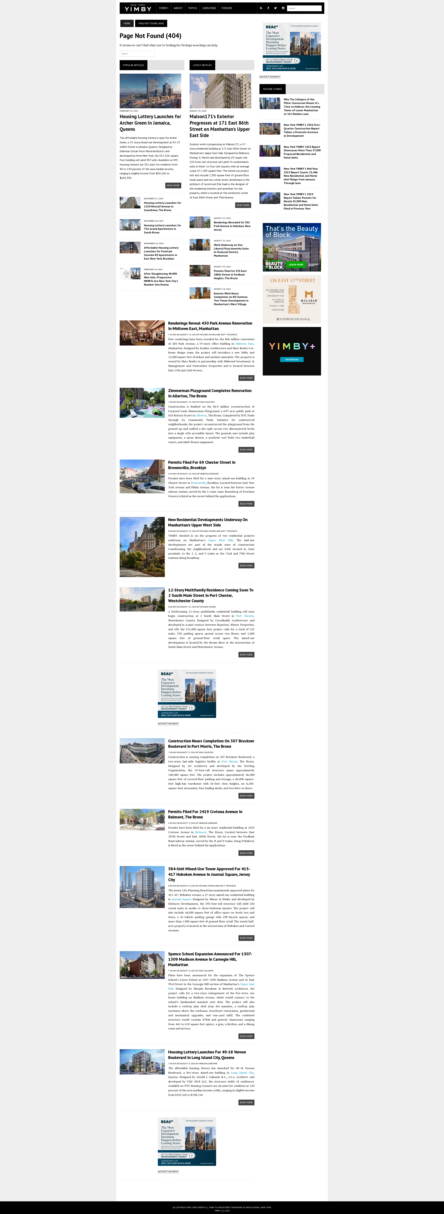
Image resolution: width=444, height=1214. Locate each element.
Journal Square (181, 899)
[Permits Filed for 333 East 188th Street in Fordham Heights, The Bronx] (200, 274)
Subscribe (209, 8)
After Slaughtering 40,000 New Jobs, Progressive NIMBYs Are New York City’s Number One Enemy (161, 279)
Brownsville (198, 483)
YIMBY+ (164, 8)
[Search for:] (137, 53)
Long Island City (242, 1073)
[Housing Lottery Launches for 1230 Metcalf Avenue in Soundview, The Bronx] (130, 206)
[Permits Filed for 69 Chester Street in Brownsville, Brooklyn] (142, 491)
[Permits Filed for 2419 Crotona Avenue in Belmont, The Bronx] (142, 828)
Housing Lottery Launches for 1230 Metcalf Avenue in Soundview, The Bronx (162, 206)
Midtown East (245, 344)
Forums (226, 8)
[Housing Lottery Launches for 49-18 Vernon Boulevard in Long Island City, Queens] (142, 1072)
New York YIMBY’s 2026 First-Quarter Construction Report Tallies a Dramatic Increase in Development (302, 130)
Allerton (201, 415)
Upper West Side (220, 540)
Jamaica (142, 147)
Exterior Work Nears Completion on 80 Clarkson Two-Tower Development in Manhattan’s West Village (231, 299)
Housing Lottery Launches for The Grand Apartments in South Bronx (162, 229)
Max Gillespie (207, 402)
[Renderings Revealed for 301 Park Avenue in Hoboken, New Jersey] (200, 225)
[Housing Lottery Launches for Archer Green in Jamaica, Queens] (150, 106)
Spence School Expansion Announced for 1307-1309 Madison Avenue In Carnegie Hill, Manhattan (210, 959)
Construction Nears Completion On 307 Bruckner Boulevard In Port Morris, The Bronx (211, 743)
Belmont (200, 832)
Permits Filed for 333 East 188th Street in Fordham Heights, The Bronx (230, 274)
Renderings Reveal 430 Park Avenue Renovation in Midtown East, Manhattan (210, 325)
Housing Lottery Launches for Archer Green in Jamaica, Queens (150, 122)
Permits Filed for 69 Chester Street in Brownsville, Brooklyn (201, 465)
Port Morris (229, 761)
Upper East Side (214, 153)
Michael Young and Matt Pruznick (218, 334)
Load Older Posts (187, 1190)
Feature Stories (272, 89)
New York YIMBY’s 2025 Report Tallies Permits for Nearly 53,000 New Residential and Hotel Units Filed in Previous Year (301, 201)
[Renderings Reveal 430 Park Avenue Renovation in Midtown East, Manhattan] (142, 343)
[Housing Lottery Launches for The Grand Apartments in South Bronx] (130, 228)
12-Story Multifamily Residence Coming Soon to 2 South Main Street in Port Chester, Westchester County (210, 595)
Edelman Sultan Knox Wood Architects (142, 151)
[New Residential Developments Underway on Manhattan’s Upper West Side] (142, 574)
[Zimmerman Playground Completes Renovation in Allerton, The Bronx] (142, 415)
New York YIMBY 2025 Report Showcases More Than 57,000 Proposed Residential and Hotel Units (302, 152)
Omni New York (144, 155)
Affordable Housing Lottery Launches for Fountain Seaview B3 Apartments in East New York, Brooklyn (161, 253)
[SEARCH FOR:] (304, 8)
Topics (192, 8)
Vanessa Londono (209, 473)
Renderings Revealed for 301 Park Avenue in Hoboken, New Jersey (232, 226)
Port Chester (245, 616)
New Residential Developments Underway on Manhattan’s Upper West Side (207, 522)
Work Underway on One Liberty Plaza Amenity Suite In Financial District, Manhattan (231, 250)
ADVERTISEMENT (168, 723)
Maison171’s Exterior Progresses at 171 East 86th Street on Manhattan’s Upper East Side (220, 125)
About (178, 8)
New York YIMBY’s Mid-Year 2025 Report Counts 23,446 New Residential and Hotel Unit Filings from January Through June (301, 176)
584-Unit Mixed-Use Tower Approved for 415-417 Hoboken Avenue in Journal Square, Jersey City (209, 874)
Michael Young (208, 606)
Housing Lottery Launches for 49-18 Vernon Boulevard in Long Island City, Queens (207, 1054)
